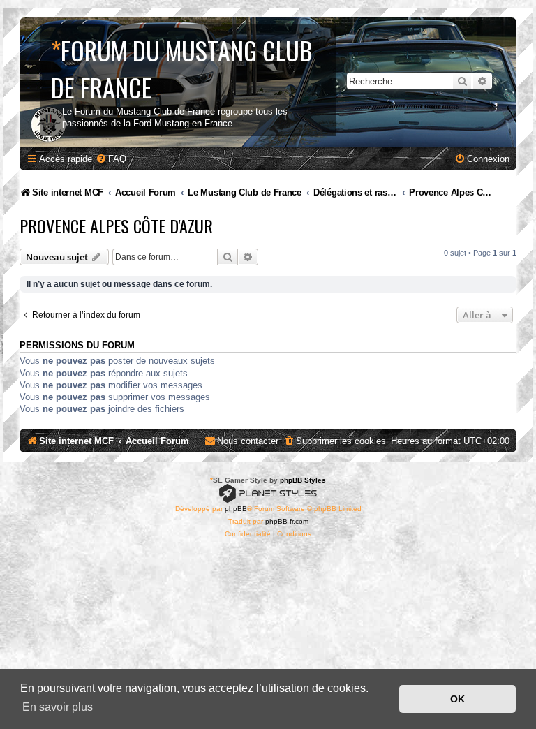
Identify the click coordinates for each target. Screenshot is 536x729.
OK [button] (457, 699)
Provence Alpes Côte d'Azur (116, 225)
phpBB (236, 509)
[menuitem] (111, 159)
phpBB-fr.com (286, 521)
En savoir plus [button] (57, 707)
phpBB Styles (303, 480)
